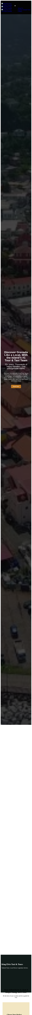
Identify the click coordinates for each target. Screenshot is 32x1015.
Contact (20, 11)
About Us (20, 8)
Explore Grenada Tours (24, 9)
